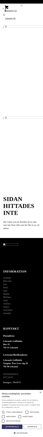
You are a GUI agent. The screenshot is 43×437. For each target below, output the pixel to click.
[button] (21, 433)
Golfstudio (7, 278)
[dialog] (21, 413)
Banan (5, 287)
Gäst (5, 284)
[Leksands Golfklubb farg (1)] (17, 18)
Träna (5, 291)
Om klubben (8, 310)
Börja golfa (7, 281)
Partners (6, 307)
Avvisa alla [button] (32, 427)
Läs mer (16, 407)
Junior (5, 300)
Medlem (6, 294)
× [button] (40, 392)
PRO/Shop (7, 297)
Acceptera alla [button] (12, 427)
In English (7, 313)
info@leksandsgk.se (10, 374)
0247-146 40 (8, 377)
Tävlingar (6, 303)
